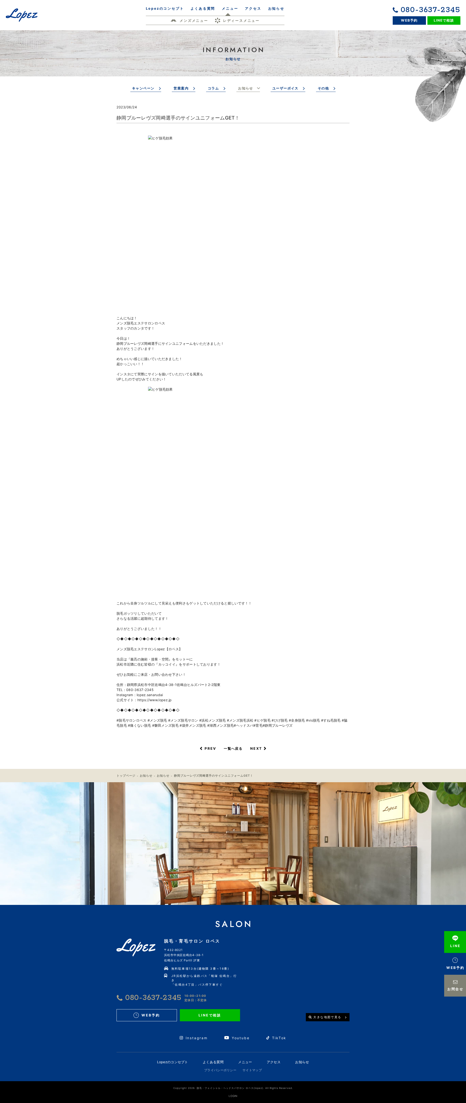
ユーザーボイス (285, 88)
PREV (210, 748)
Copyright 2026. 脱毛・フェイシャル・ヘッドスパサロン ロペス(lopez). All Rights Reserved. (233, 1088)
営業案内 (181, 88)
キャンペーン (143, 88)
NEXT (256, 748)
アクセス (274, 1062)
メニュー (245, 1062)
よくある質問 (213, 1062)
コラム (213, 88)
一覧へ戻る (233, 748)
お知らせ (245, 88)
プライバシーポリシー (220, 1070)
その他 (323, 88)
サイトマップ (252, 1070)
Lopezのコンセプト (172, 1062)
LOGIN (233, 1096)
